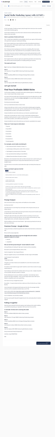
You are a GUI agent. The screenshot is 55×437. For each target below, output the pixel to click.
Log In (52, 1)
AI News (39, 1)
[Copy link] (15, 20)
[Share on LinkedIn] (11, 20)
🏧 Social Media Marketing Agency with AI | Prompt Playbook (19, 5)
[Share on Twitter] (8, 20)
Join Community (46, 1)
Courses (21, 1)
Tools (35, 1)
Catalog (25, 1)
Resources (31, 1)
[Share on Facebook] (13, 20)
